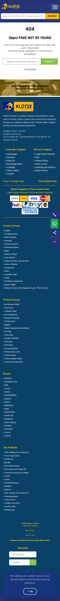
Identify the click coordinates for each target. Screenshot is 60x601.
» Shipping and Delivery (45, 167)
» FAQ (36, 157)
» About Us (10, 161)
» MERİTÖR (8, 416)
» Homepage (11, 154)
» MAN (6, 409)
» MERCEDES (9, 412)
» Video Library (12, 170)
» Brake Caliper (9, 285)
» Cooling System (10, 234)
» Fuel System (9, 258)
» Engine (6, 231)
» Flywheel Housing (11, 318)
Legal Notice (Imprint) (30, 526)
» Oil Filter (7, 332)
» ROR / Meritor (9, 422)
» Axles (6, 271)
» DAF (5, 385)
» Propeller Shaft (10, 274)
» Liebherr (7, 399)
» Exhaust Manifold (11, 338)
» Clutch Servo (9, 500)
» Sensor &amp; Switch (12, 359)
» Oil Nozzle (8, 459)
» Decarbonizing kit (11, 483)
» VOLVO (7, 436)
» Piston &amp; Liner (11, 352)
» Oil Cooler (8, 345)
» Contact (9, 174)
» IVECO (6, 392)
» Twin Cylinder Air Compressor (16, 493)
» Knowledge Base (13, 164)
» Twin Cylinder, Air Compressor (16, 452)
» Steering (7, 241)
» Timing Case (9, 321)
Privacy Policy (30, 530)
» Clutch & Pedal (10, 254)
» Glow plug (8, 335)
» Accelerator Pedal (11, 304)
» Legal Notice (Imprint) (44, 154)
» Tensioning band (10, 496)
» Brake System (9, 237)
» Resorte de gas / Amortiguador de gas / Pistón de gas (25, 288)
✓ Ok (30, 591)
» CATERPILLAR (10, 382)
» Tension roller (9, 506)
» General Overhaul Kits (13, 362)
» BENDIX (7, 378)
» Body (6, 251)
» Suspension (8, 268)
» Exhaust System (10, 244)
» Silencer (7, 490)
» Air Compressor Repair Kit (14, 469)
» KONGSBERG (10, 395)
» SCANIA (7, 426)
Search (52, 16)
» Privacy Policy (41, 161)
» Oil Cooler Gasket (11, 466)
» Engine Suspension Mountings (16, 328)
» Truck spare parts (11, 456)
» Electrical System (11, 247)
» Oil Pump (7, 342)
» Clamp (6, 476)
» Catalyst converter (11, 503)
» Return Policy (41, 170)
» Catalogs (10, 167)
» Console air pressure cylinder (16, 473)
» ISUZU (6, 389)
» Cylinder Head (9, 311)
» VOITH (6, 433)
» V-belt (6, 479)
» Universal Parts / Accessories (16, 261)
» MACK (6, 402)
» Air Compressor (10, 315)
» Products (10, 157)
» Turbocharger (9, 355)
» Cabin (6, 278)
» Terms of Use (40, 164)
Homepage (30, 69)
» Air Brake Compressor (13, 281)
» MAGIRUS (8, 405)
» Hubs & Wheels (10, 264)
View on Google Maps (13, 181)
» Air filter (7, 463)
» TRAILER (7, 429)
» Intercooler (8, 308)
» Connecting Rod (10, 348)
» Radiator (7, 486)
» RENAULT (8, 419)
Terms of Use (30, 535)
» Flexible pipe (9, 510)
